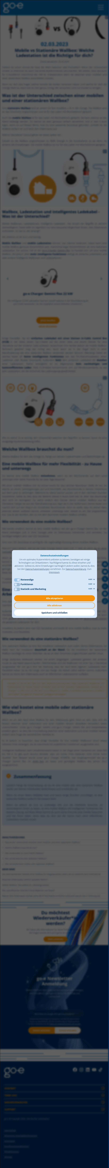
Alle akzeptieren (54, 598)
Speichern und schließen (54, 612)
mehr (90, 579)
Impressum (54, 572)
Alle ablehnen (54, 605)
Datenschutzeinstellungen (37, 569)
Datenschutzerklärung (76, 569)
